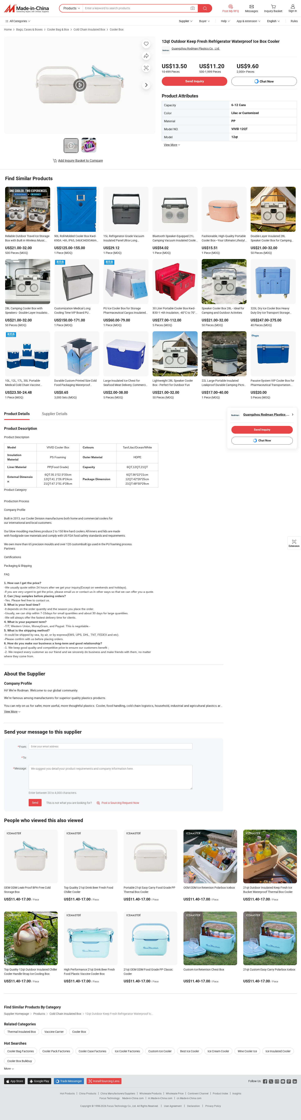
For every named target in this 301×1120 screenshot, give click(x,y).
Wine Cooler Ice (247, 1051)
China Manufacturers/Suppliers (118, 1093)
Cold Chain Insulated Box (89, 29)
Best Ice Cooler (189, 1051)
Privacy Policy (213, 1106)
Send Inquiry (194, 81)
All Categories (18, 21)
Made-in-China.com (133, 1098)
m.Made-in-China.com (160, 1098)
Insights (236, 1093)
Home (8, 29)
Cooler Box (116, 29)
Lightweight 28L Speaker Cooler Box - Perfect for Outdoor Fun (173, 383)
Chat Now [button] (267, 81)
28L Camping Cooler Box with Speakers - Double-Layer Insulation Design (27, 310)
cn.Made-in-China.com (189, 1098)
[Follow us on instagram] (277, 1081)
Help (224, 21)
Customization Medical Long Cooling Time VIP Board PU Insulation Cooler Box (72, 310)
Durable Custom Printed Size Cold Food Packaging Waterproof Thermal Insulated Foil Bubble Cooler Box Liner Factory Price (75, 383)
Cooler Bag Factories (20, 1051)
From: (23, 747)
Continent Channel (198, 1093)
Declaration (193, 1106)
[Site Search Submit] (205, 8)
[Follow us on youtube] (283, 1081)
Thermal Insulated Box (21, 1032)
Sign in (293, 11)
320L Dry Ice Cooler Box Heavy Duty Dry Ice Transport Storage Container (270, 310)
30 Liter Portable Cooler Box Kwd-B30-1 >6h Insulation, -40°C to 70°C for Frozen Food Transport (175, 310)
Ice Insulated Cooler (278, 1051)
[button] (193, 8)
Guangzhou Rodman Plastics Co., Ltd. (196, 48)
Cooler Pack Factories (56, 1051)
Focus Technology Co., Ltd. (122, 1106)
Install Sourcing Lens (106, 1081)
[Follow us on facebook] (265, 1081)
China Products (87, 1093)
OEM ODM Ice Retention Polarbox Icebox (209, 887)
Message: (21, 768)
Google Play (39, 1081)
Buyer (203, 21)
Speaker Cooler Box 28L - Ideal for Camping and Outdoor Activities (223, 310)
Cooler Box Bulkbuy (19, 1061)
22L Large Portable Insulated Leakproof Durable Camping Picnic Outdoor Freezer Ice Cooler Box (224, 383)
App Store (14, 1081)
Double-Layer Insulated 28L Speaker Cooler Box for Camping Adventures (271, 238)
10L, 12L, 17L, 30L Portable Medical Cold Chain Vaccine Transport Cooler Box (22, 383)
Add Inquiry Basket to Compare (80, 160)
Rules (294, 21)
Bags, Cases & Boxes (29, 29)
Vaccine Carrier (54, 1032)
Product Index (220, 1093)
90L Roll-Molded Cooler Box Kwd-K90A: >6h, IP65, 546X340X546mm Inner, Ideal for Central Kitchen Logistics (76, 238)
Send (35, 802)
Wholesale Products (150, 1093)
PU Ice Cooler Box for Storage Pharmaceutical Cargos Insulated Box (124, 310)
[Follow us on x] (271, 1081)
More (7, 1068)
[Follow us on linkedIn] (295, 1081)
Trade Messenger (69, 1081)
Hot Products (67, 1093)
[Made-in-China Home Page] (26, 8)
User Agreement (173, 1106)
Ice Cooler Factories (127, 1051)
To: (25, 757)
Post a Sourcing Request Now (118, 803)
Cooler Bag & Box (58, 29)
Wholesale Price (174, 1093)
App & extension (247, 21)
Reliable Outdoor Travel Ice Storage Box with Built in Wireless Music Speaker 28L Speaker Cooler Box (27, 238)
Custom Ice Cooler (160, 1051)
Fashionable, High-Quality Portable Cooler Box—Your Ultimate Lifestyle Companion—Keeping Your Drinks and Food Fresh (224, 238)
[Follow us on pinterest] (289, 1081)
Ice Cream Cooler (218, 1051)
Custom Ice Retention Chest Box (203, 969)
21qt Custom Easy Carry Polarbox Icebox (269, 969)
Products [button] (69, 8)
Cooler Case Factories (92, 1051)
